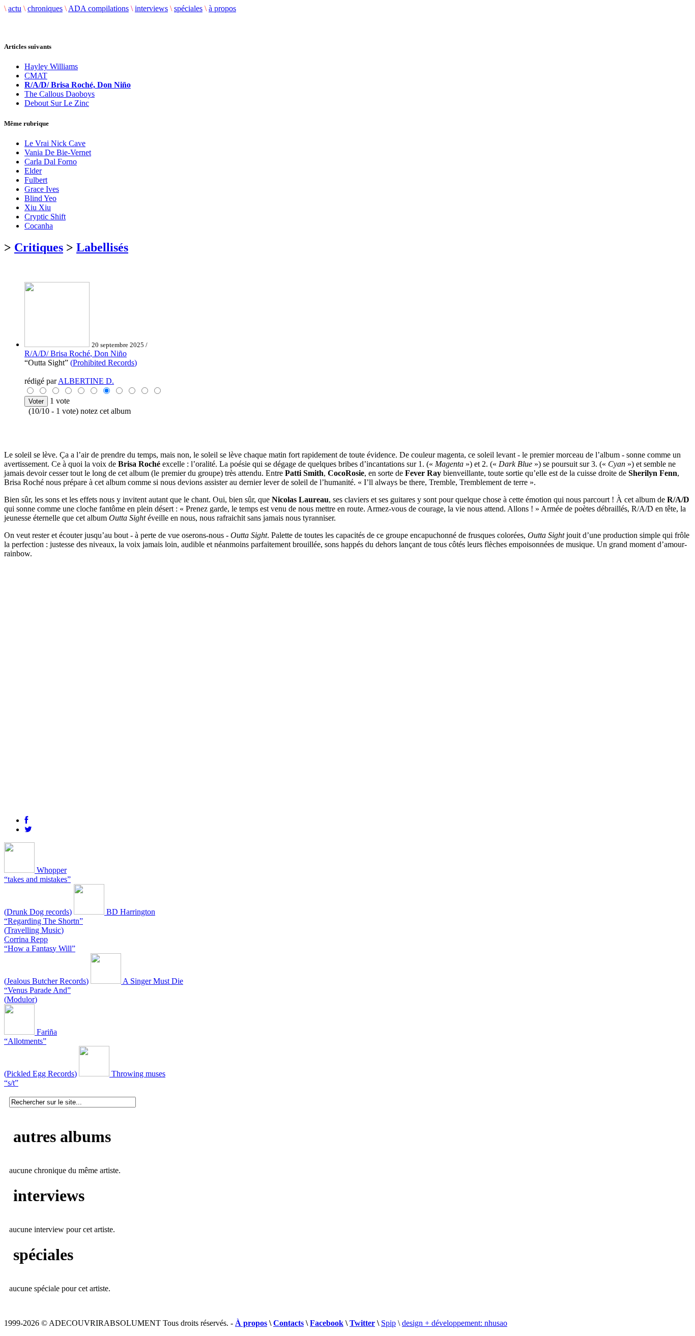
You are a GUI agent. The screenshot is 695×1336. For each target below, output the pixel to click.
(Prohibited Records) (103, 362)
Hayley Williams (51, 66)
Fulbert (35, 180)
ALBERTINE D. (86, 381)
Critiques (38, 247)
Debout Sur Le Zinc (56, 103)
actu (14, 8)
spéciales (188, 8)
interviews (151, 8)
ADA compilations (98, 8)
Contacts (288, 1323)
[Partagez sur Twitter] (28, 829)
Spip (388, 1323)
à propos (222, 8)
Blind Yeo (40, 198)
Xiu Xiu (37, 207)
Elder (33, 170)
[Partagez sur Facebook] (26, 820)
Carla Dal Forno (50, 161)
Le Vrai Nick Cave (54, 143)
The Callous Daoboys (59, 94)
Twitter (362, 1323)
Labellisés (102, 247)
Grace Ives (41, 189)
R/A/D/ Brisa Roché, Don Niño (75, 353)
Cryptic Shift (45, 216)
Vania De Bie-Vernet (57, 152)
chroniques (45, 8)
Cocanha (38, 225)
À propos (251, 1323)
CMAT (35, 75)
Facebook (326, 1323)
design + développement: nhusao (454, 1323)
